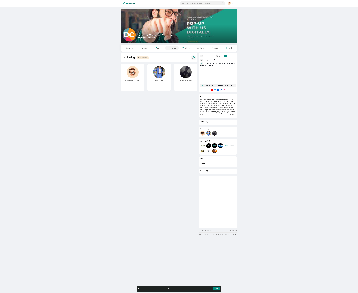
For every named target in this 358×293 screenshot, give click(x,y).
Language (234, 230)
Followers (203, 141)
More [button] (234, 234)
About (200, 234)
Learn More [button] (192, 289)
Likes (201, 158)
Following (203, 129)
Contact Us (219, 234)
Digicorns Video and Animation (156, 35)
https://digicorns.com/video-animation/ (218, 85)
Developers (228, 234)
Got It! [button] (216, 289)
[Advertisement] (218, 189)
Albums (202, 122)
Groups (202, 171)
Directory (207, 234)
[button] (202, 3)
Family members (142, 57)
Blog (213, 234)
